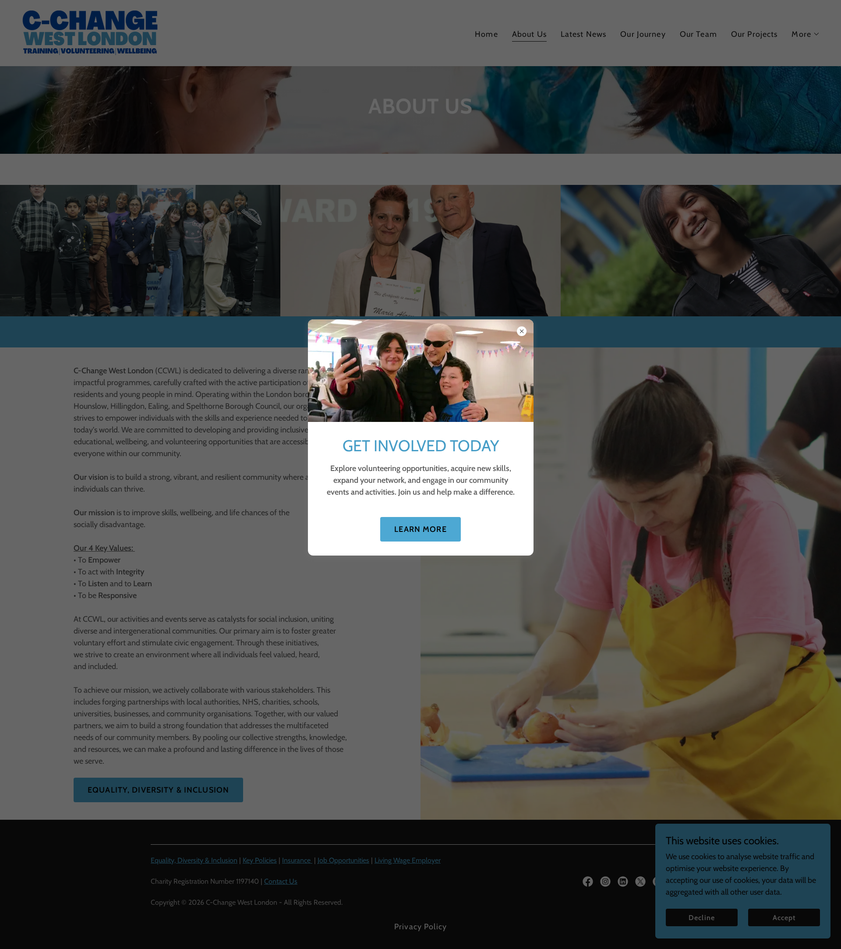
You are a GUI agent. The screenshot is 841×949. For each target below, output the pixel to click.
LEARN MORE (420, 529)
